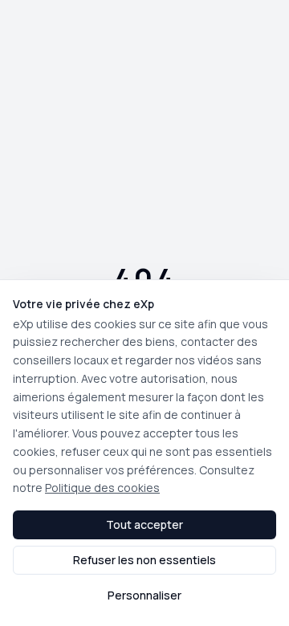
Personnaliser (144, 595)
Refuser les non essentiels (144, 559)
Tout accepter (144, 524)
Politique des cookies (102, 487)
